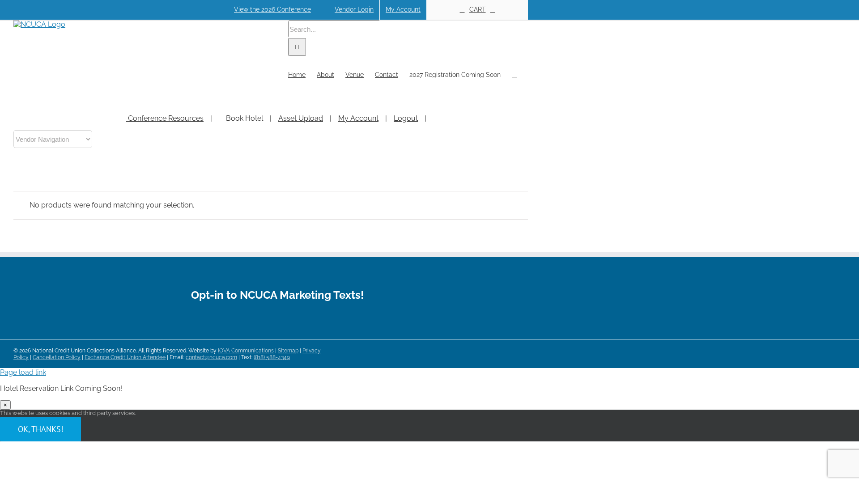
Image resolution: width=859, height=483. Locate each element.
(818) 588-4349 (272, 357)
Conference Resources (165, 118)
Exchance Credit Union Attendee (125, 357)
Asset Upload (300, 118)
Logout (406, 118)
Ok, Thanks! (40, 429)
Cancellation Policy (57, 357)
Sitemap (288, 350)
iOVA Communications (246, 350)
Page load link (23, 372)
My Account (358, 118)
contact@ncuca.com (211, 357)
